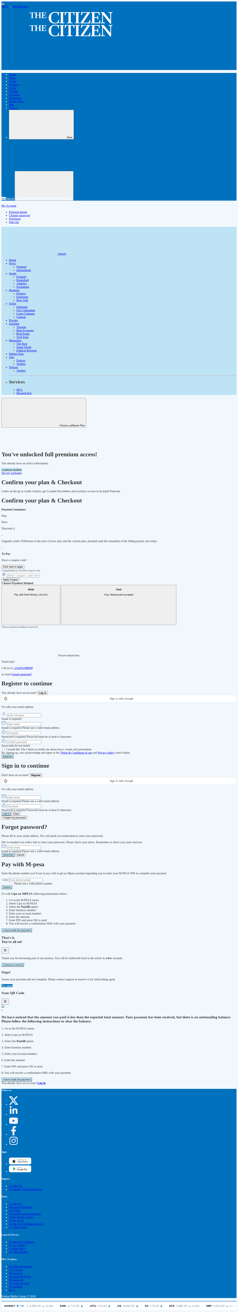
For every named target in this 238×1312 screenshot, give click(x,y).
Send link (8, 854)
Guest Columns (25, 313)
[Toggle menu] (2, 4)
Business (14, 84)
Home (12, 74)
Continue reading (11, 469)
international (23, 270)
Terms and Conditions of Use (26, 1223)
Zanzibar (14, 94)
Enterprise (22, 297)
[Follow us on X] (13, 1104)
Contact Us (15, 1185)
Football (21, 276)
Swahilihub (15, 1286)
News (12, 77)
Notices (13, 108)
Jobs (11, 104)
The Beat (21, 343)
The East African (19, 1283)
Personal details (18, 212)
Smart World (23, 347)
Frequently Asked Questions (25, 1189)
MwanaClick (20, 6)
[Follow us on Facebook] (13, 1134)
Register (7, 756)
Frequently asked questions (25, 1213)
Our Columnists (25, 310)
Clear (16, 813)
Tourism (21, 327)
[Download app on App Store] (20, 1171)
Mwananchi (16, 1273)
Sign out (14, 222)
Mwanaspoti (16, 1279)
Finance (21, 293)
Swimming (22, 286)
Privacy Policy (17, 1245)
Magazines (15, 98)
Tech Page (22, 337)
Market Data (16, 101)
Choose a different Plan (72, 425)
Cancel (20, 854)
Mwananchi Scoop (20, 1276)
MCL (5, 6)
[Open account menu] (44, 186)
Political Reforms (26, 350)
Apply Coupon (10, 579)
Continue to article (12, 964)
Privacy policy (106, 752)
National (21, 266)
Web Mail (14, 1210)
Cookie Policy (17, 1248)
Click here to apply (13, 566)
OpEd (12, 88)
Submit (7, 887)
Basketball (22, 280)
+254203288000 (23, 668)
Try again (7, 985)
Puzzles (13, 91)
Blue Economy (25, 330)
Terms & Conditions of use (76, 752)
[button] (119, 698)
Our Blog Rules (18, 1227)
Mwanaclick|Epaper (20, 1207)
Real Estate (23, 333)
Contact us (15, 1203)
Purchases (15, 218)
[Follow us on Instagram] (13, 1144)
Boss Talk (22, 300)
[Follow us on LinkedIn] (13, 1114)
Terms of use (16, 1220)
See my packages (11, 473)
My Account (8, 205)
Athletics (21, 283)
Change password (19, 215)
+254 (4, 879)
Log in (6, 813)
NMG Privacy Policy (21, 1217)
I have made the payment (16, 930)
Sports (12, 81)
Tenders (21, 363)
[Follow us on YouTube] (13, 1124)
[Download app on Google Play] (20, 1163)
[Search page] (29, 68)
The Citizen (16, 1269)
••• (3, 198)
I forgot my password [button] (14, 817)
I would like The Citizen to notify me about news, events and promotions (48, 749)
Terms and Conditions (22, 1242)
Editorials (22, 307)
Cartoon (21, 317)
